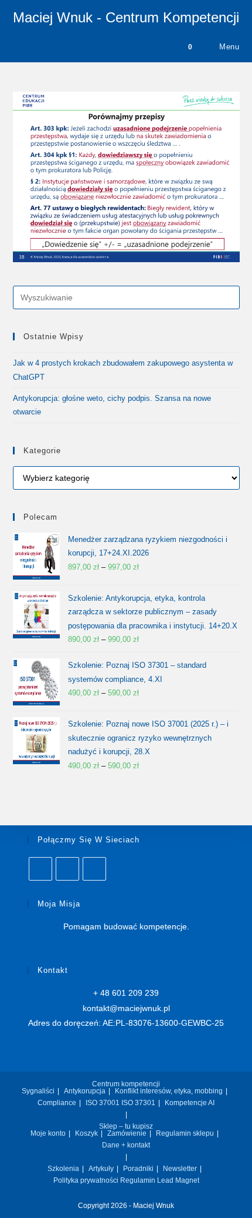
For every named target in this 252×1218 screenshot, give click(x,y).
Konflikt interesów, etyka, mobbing (169, 1091)
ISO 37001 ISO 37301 (120, 1103)
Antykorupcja (84, 1091)
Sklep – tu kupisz (126, 1126)
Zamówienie (127, 1133)
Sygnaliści (38, 1091)
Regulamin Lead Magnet (159, 1180)
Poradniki (138, 1169)
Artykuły (101, 1169)
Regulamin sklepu (185, 1133)
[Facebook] (94, 869)
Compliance (57, 1103)
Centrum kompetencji (126, 1084)
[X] (67, 869)
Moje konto (48, 1133)
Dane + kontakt (126, 1145)
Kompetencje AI (189, 1103)
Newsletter (180, 1169)
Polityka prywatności (85, 1180)
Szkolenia (63, 1169)
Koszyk (86, 1133)
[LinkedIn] (40, 869)
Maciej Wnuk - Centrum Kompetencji (126, 17)
